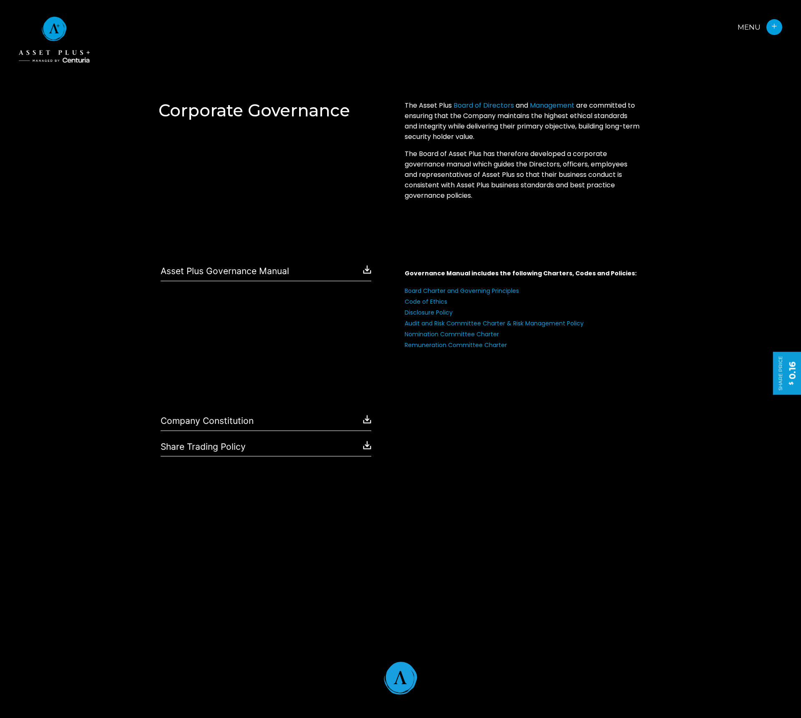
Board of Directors (483, 105)
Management (552, 105)
